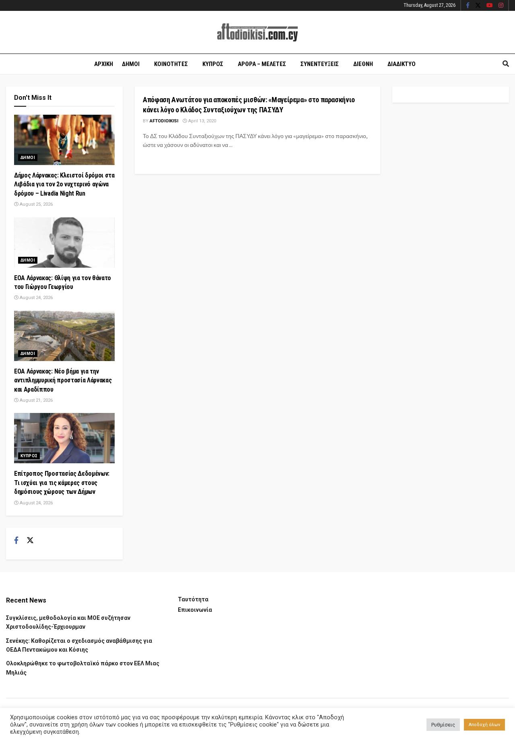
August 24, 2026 (36, 297)
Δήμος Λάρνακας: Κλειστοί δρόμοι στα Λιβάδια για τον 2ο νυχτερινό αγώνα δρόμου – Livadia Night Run (64, 184)
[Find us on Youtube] (489, 5)
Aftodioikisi (164, 121)
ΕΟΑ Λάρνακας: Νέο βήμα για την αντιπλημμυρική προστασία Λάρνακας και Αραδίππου (62, 380)
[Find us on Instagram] (501, 5)
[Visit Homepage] (257, 32)
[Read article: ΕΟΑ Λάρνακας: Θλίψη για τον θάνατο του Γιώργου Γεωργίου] (64, 242)
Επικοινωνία (195, 610)
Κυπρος (212, 64)
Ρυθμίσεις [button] (443, 725)
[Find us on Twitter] (478, 5)
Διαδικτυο (401, 64)
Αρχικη (103, 64)
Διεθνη (363, 64)
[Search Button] (506, 64)
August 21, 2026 (36, 400)
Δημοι (131, 64)
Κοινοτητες (171, 64)
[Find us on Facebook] (468, 5)
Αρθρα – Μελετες (262, 64)
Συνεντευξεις (320, 64)
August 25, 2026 (36, 204)
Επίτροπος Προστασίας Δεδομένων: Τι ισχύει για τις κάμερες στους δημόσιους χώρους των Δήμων (61, 482)
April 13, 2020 (201, 121)
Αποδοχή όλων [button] (484, 724)
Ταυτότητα (193, 599)
